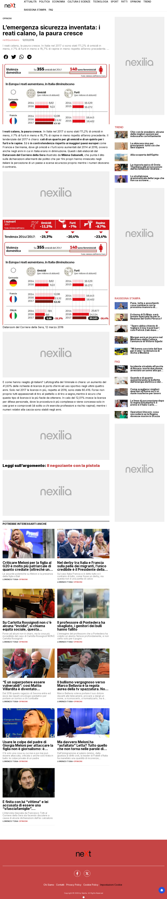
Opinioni (135, 1)
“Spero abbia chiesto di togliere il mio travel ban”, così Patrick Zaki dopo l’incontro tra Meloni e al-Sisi (147, 328)
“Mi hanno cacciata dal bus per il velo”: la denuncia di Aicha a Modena (146, 351)
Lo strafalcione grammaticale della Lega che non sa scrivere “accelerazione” (147, 178)
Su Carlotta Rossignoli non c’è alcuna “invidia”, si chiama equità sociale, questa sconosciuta (27, 626)
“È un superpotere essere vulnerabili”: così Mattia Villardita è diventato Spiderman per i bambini (24, 685)
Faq (51, 9)
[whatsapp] (21, 59)
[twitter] (13, 59)
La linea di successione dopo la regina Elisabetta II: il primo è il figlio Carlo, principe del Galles (147, 403)
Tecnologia (100, 1)
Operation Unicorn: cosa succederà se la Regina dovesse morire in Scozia (145, 414)
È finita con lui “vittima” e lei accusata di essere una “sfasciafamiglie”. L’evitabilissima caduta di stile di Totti (27, 805)
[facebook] (6, 59)
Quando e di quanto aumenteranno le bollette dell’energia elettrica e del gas (145, 380)
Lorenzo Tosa (10, 579)
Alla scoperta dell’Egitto (144, 155)
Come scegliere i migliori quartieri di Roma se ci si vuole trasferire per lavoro (145, 391)
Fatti (124, 1)
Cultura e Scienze (79, 1)
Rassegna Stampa (35, 9)
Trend (147, 1)
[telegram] (29, 59)
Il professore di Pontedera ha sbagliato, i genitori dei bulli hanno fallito (81, 626)
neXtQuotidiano (11, 40)
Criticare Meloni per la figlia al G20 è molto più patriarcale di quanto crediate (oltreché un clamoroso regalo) (27, 566)
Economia (58, 1)
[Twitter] (85, 871)
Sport (115, 1)
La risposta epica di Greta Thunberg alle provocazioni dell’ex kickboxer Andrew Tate (146, 167)
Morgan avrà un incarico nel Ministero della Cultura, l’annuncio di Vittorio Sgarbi (146, 339)
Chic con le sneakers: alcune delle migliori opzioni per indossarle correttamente (147, 134)
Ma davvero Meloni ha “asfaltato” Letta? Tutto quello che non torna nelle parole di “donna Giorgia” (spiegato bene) (82, 745)
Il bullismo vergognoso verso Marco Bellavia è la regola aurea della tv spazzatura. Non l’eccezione (82, 685)
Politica (44, 1)
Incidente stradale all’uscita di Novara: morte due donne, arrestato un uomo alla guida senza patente (147, 368)
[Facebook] (75, 871)
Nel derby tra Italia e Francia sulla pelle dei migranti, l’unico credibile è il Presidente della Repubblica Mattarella (81, 566)
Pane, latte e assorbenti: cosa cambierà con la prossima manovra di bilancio (144, 305)
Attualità (30, 1)
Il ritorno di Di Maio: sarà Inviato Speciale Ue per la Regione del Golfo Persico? (146, 317)
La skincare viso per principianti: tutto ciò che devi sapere (145, 145)
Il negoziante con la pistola (73, 465)
